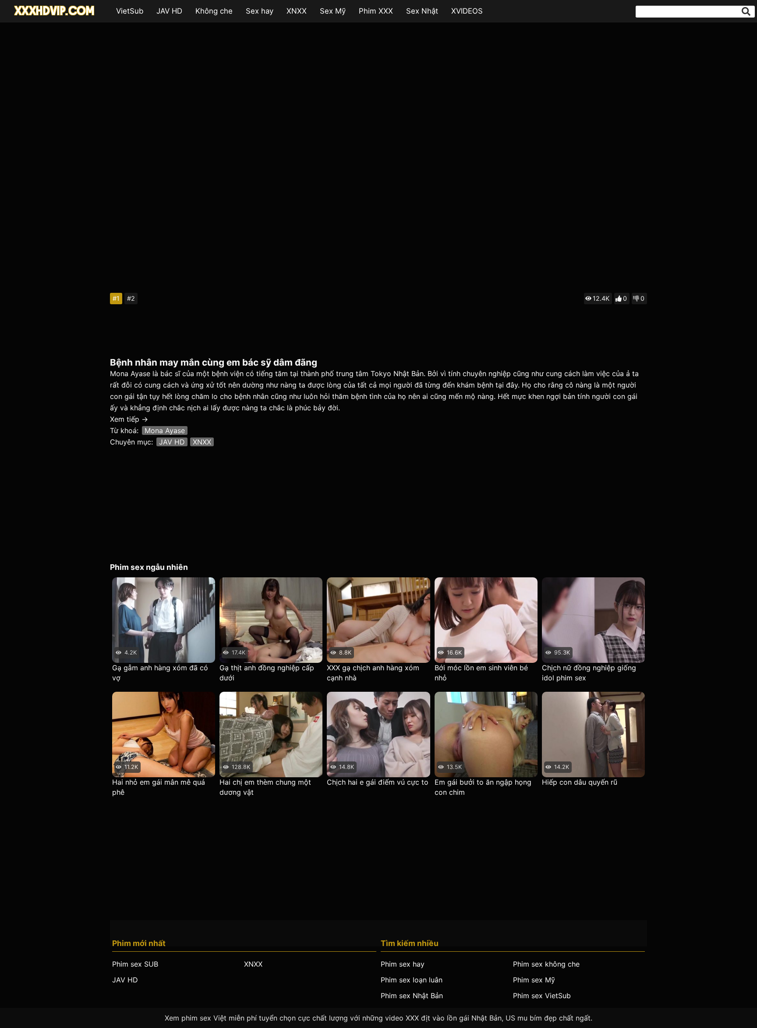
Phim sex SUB (135, 964)
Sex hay (259, 11)
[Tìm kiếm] (746, 11)
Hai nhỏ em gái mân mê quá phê (158, 787)
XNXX (297, 11)
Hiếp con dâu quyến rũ (579, 782)
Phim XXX (376, 11)
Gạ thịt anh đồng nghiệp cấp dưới (266, 672)
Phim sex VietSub (542, 995)
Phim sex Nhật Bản (412, 995)
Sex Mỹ (333, 11)
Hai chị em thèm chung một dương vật (265, 787)
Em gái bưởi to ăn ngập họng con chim (483, 787)
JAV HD (169, 11)
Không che (214, 11)
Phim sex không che (546, 964)
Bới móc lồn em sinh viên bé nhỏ (481, 672)
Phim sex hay (402, 964)
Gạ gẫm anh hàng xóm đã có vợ (160, 672)
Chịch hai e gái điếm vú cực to (377, 782)
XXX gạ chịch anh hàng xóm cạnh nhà (373, 672)
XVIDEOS (467, 11)
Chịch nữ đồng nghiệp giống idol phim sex (589, 672)
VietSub (129, 11)
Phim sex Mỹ (534, 979)
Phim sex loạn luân (411, 979)
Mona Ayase (165, 430)
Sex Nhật (422, 11)
